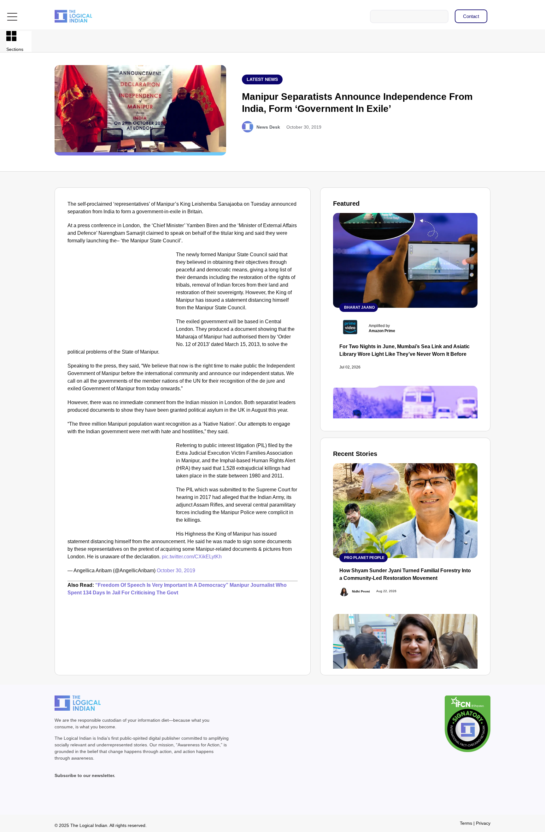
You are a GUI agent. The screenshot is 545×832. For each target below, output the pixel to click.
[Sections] (11, 36)
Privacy (483, 823)
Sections (14, 49)
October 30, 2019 (176, 570)
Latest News (262, 79)
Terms (466, 823)
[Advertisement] (120, 297)
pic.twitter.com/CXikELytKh (192, 556)
